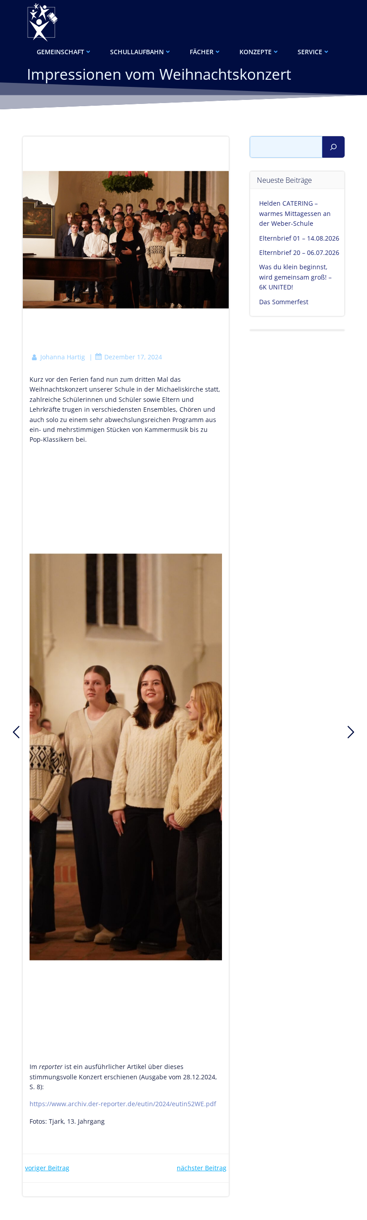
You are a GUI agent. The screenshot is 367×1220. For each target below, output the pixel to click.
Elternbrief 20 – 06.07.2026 (299, 252)
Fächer (201, 51)
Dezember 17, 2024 (133, 357)
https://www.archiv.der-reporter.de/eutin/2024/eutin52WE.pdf (123, 1103)
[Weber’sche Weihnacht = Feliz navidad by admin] (16, 732)
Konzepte (255, 51)
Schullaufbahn (137, 51)
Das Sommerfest (283, 301)
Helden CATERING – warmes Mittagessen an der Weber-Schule (295, 213)
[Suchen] (333, 147)
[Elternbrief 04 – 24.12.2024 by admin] (351, 732)
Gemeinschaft (60, 51)
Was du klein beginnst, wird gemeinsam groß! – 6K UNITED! (295, 277)
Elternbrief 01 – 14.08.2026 (299, 238)
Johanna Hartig (62, 357)
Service (310, 51)
